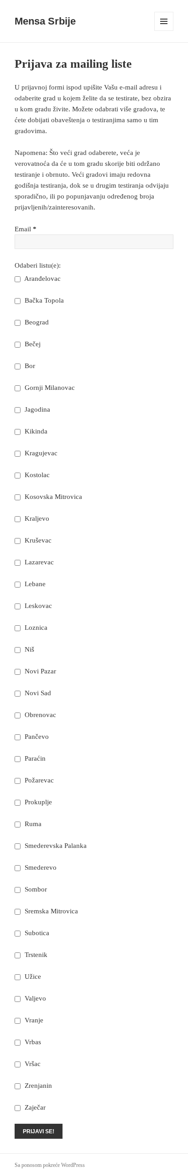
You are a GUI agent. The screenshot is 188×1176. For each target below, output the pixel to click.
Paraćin (34, 758)
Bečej (32, 344)
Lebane (34, 584)
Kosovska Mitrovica (52, 496)
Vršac (32, 1063)
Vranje (33, 1020)
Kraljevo (36, 518)
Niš (28, 649)
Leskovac (37, 605)
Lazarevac (38, 562)
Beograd (36, 322)
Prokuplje (37, 802)
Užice (32, 976)
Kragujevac (40, 453)
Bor (29, 365)
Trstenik (35, 954)
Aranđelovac (42, 278)
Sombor (35, 889)
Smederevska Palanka (55, 845)
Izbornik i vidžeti (164, 30)
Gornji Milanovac (49, 387)
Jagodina (36, 409)
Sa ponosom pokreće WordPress (50, 1165)
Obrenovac (39, 714)
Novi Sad (37, 693)
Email (26, 229)
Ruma (32, 823)
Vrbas (32, 1042)
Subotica (36, 933)
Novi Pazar (39, 671)
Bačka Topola (43, 300)
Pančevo (36, 736)
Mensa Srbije (45, 21)
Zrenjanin (37, 1085)
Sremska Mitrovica (50, 911)
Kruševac (37, 540)
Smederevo (40, 867)
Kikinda (35, 431)
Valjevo (34, 998)
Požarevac (38, 780)
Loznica (35, 627)
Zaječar (34, 1107)
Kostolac (36, 474)
